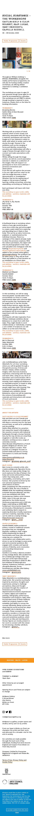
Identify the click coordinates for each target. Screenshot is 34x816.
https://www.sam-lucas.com (12, 518)
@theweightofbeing (9, 254)
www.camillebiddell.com (11, 570)
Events (23, 41)
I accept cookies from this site (17, 810)
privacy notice (25, 803)
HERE (14, 118)
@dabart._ (15, 627)
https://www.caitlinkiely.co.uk (13, 457)
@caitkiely (15, 461)
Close (17, 812)
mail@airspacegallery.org (11, 717)
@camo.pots (16, 572)
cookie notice (6, 803)
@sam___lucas (17, 520)
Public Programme (10, 41)
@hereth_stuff (25, 461)
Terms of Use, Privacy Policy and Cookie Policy (14, 761)
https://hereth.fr (8, 459)
